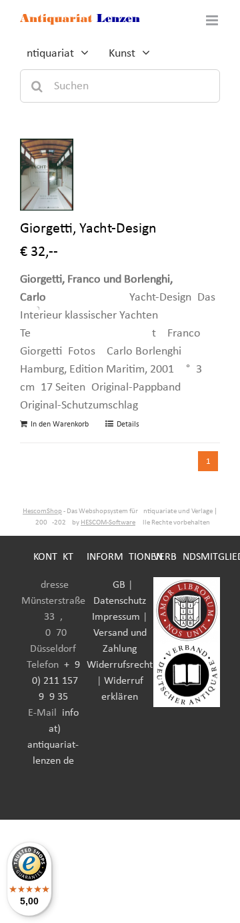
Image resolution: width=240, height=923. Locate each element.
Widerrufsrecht (120, 665)
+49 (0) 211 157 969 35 (54, 681)
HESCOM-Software (108, 522)
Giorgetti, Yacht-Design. (90, 229)
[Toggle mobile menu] (213, 20)
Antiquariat (47, 53)
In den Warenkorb (60, 425)
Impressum (116, 617)
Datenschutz (119, 601)
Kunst (122, 53)
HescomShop (42, 511)
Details (128, 425)
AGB (116, 585)
